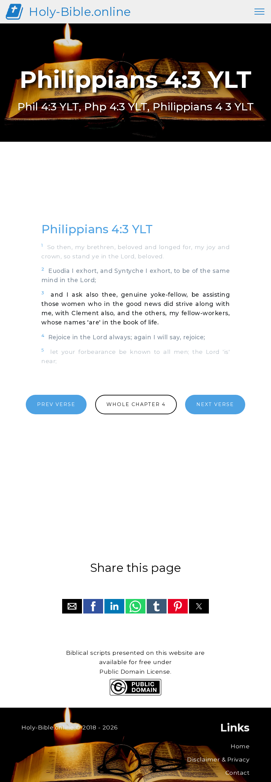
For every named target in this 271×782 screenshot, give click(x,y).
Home (240, 746)
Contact (237, 772)
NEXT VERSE (215, 404)
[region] (135, 189)
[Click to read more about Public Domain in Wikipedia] (135, 693)
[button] (72, 606)
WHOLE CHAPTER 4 (136, 404)
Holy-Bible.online (80, 12)
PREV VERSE (56, 404)
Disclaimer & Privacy (218, 759)
